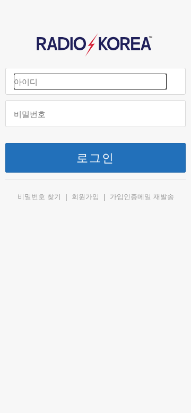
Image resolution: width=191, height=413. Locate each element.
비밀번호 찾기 (39, 196)
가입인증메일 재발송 (142, 196)
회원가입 (85, 196)
